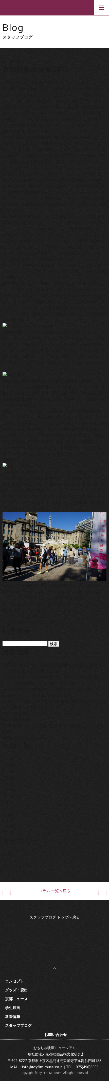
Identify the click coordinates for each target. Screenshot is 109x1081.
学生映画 (12, 1007)
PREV (7, 891)
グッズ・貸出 (16, 990)
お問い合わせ (55, 1034)
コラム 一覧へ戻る (54, 891)
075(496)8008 (87, 1067)
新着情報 (12, 1016)
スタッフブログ (18, 1025)
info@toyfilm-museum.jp (42, 1067)
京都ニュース (16, 999)
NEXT (102, 891)
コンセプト (14, 981)
